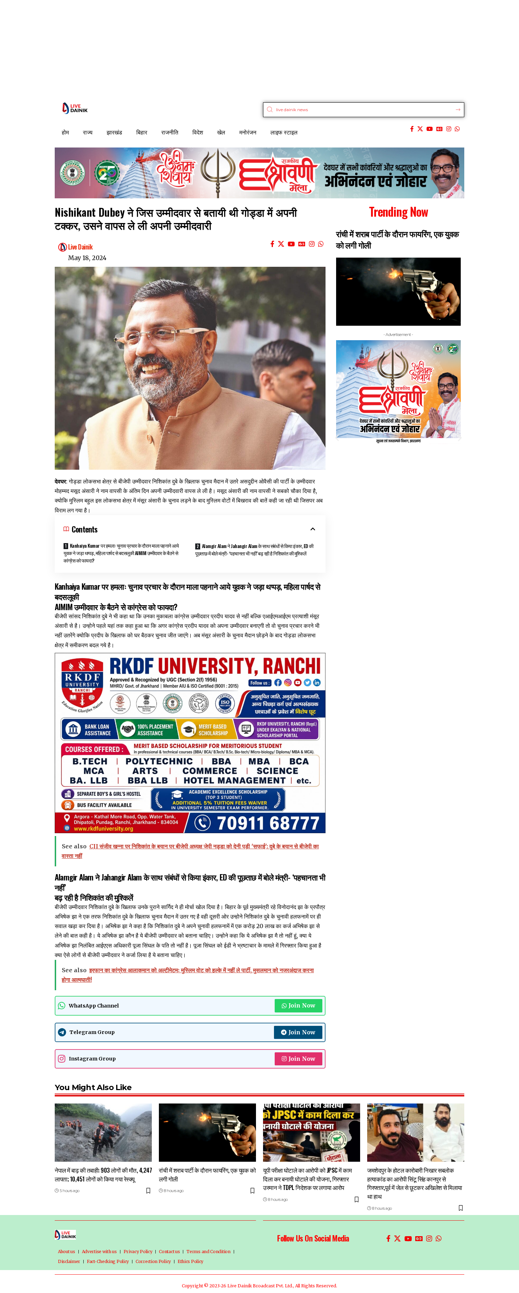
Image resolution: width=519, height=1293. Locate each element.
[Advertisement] (212, 49)
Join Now (301, 1005)
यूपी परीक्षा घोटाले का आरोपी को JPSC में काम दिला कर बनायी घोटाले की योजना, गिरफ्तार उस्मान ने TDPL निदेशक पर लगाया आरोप (433, 245)
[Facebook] (412, 129)
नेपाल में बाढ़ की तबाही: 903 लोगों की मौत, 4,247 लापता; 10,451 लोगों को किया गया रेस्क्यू (103, 1174)
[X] (420, 129)
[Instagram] (449, 129)
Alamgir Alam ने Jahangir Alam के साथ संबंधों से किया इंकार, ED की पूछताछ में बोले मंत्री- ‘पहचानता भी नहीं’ (190, 882)
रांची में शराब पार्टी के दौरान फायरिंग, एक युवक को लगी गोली (207, 1174)
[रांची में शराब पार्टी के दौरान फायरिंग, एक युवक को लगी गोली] (207, 1132)
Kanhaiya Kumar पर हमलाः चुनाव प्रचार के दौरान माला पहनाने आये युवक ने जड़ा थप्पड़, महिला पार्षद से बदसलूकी (187, 591)
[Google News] (440, 129)
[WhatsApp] (457, 129)
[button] (337, 437)
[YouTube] (430, 129)
